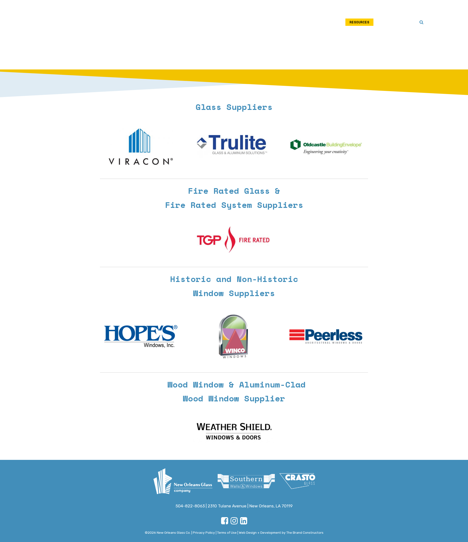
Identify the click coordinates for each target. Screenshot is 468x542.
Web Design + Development (260, 532)
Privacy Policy (204, 532)
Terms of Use (227, 532)
